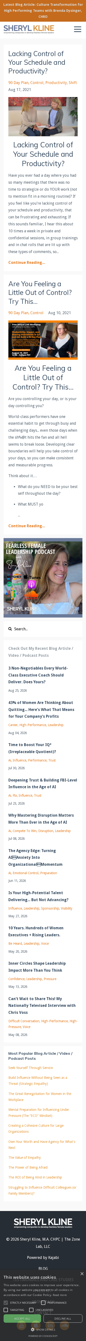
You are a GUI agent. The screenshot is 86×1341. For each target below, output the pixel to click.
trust (52, 760)
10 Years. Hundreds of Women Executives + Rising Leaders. (36, 931)
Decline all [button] (62, 1318)
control (36, 82)
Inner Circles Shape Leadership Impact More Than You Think (37, 967)
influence (19, 760)
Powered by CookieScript (43, 1336)
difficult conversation (23, 1021)
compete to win (25, 831)
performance (37, 760)
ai (9, 760)
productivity (56, 82)
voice (45, 943)
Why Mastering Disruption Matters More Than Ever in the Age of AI (41, 819)
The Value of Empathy (24, 1157)
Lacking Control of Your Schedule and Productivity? (36, 62)
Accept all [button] (22, 1318)
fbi (15, 795)
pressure (50, 979)
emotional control (25, 873)
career (13, 725)
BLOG (43, 1268)
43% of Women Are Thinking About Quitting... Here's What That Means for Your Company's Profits (41, 709)
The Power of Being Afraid (28, 1167)
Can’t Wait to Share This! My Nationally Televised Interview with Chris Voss (42, 1005)
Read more (60, 1295)
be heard (15, 943)
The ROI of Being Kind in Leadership (35, 1177)
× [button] (82, 1274)
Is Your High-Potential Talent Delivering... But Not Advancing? (38, 896)
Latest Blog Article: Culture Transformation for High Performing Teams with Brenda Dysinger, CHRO (43, 11)
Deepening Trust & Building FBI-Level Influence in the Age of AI (42, 783)
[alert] (43, 1305)
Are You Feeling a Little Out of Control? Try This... (40, 293)
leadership (56, 725)
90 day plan (18, 82)
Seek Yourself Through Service (30, 1068)
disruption (45, 831)
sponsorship (50, 908)
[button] (6, 1303)
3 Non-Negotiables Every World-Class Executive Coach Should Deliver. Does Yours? (38, 675)
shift (73, 82)
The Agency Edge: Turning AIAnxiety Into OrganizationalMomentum (35, 857)
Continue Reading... (26, 262)
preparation (48, 873)
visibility (66, 908)
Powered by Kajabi (43, 1257)
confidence (16, 979)
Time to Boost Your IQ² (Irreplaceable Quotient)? (32, 748)
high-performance (32, 725)
